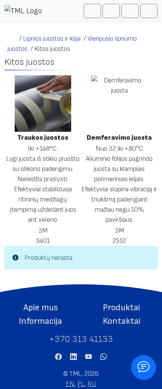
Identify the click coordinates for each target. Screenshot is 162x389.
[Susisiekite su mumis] (143, 367)
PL (80, 384)
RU (91, 384)
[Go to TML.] (12, 39)
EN (70, 384)
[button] (40, 307)
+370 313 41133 (81, 339)
